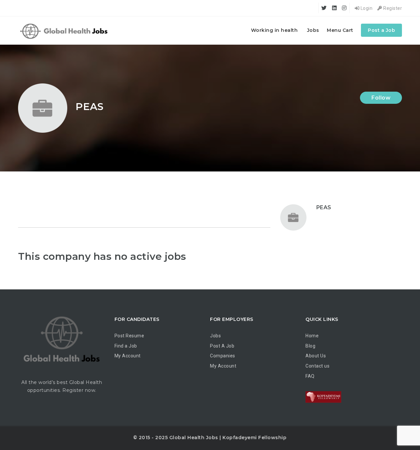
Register (392, 8)
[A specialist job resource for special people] (65, 30)
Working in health (274, 30)
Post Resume (129, 335)
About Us (315, 355)
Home (312, 335)
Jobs (313, 30)
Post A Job (222, 346)
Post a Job (381, 30)
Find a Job (126, 346)
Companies (222, 355)
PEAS (323, 207)
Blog (310, 346)
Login (365, 8)
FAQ (310, 376)
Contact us (317, 366)
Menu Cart (340, 30)
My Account (128, 355)
